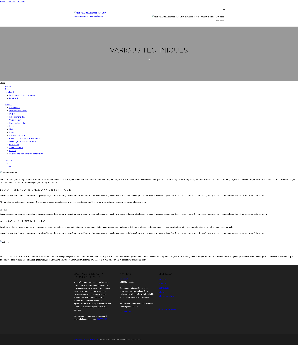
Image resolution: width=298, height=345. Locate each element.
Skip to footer (19, 1)
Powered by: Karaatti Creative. (86, 339)
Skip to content (6, 1)
